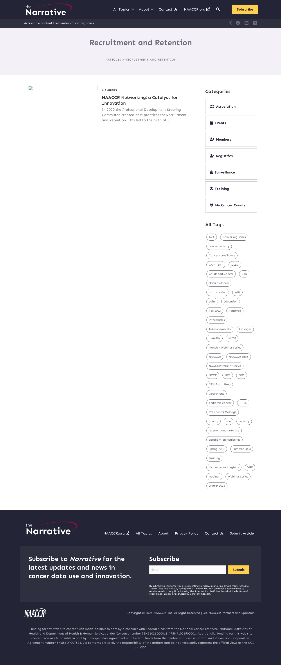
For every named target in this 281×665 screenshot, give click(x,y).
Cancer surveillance (222, 255)
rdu (228, 421)
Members (109, 90)
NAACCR (215, 357)
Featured (235, 311)
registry (244, 421)
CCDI (235, 264)
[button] (133, 9)
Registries (224, 156)
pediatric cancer (220, 403)
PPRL (243, 403)
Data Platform (219, 283)
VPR (250, 467)
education (231, 301)
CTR (244, 274)
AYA (211, 237)
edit (237, 292)
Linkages (245, 329)
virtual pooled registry (224, 467)
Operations (216, 393)
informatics (217, 320)
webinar (214, 476)
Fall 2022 (215, 311)
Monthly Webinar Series (225, 347)
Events (220, 123)
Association (226, 106)
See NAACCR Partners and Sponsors (228, 613)
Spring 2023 (217, 449)
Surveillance (225, 172)
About (144, 9)
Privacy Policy (186, 533)
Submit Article (242, 533)
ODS (242, 375)
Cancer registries (234, 237)
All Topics (121, 9)
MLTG (232, 338)
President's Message (222, 412)
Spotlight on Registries (224, 440)
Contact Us (168, 9)
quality (213, 421)
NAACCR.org (195, 9)
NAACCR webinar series (225, 366)
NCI (228, 375)
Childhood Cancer (221, 274)
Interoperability (220, 329)
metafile (214, 338)
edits (212, 301)
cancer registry (219, 246)
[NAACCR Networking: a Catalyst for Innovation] (63, 105)
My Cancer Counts (230, 205)
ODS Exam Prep (220, 384)
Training (222, 189)
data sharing (218, 292)
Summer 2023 (242, 449)
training (214, 458)
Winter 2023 (217, 486)
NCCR (213, 375)
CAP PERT (216, 264)
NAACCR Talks (239, 357)
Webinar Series (238, 476)
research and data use (224, 430)
